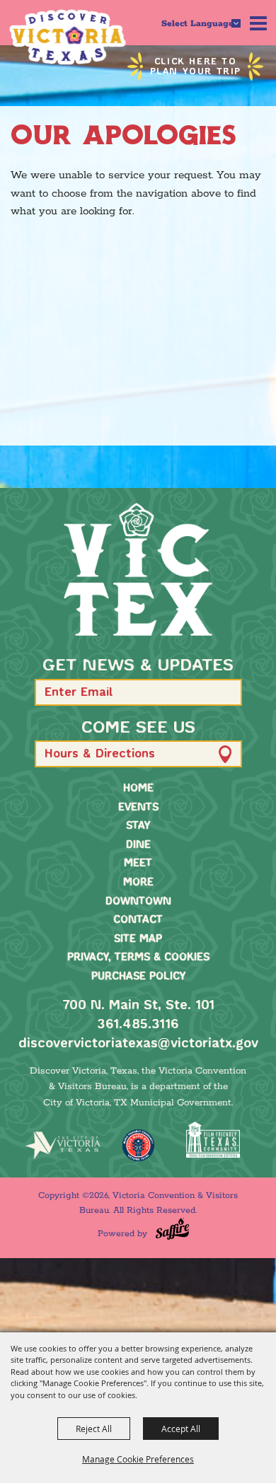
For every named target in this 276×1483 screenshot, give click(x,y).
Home (138, 788)
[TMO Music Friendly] (138, 1145)
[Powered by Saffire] (172, 1229)
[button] (225, 692)
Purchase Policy (138, 977)
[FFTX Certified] (213, 1140)
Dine (138, 845)
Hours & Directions (100, 754)
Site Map (138, 939)
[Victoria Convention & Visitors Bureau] (67, 37)
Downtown (138, 902)
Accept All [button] (180, 1428)
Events (138, 808)
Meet (138, 863)
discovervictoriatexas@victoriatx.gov (138, 1043)
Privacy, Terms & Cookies (138, 958)
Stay (138, 826)
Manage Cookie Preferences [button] (138, 1459)
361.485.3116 (138, 1024)
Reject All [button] (94, 1428)
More (138, 883)
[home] (138, 569)
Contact (138, 920)
